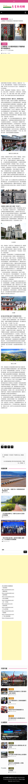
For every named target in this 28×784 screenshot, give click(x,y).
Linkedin (12, 447)
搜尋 (3, 549)
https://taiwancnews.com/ (8, 611)
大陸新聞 (4, 44)
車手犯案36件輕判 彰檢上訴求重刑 (17, 754)
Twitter (5, 447)
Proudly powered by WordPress (10, 779)
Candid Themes (16, 781)
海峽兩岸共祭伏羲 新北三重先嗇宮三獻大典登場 (17, 692)
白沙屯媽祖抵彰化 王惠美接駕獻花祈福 (17, 701)
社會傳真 (10, 770)
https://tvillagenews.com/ (8, 618)
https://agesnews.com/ (7, 603)
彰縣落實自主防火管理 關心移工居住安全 (17, 746)
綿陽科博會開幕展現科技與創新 (10, 736)
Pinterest (8, 447)
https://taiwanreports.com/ (8, 589)
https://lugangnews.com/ (7, 607)
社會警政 (5, 734)
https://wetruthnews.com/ (8, 600)
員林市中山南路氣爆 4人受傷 (15, 763)
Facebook (2, 447)
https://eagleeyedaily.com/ (8, 593)
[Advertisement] (14, 68)
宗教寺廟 (5, 678)
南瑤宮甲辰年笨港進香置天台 (16, 709)
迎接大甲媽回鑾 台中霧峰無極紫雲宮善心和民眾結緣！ (13, 681)
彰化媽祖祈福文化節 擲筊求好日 (16, 718)
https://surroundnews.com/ (8, 596)
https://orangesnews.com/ (8, 614)
